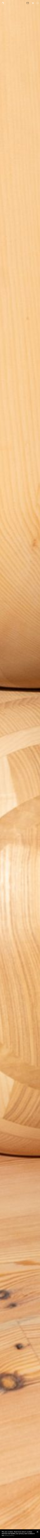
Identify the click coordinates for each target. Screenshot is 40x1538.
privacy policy (9, 1535)
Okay (37, 1532)
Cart (33, 3)
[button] (10, 769)
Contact (28, 3)
